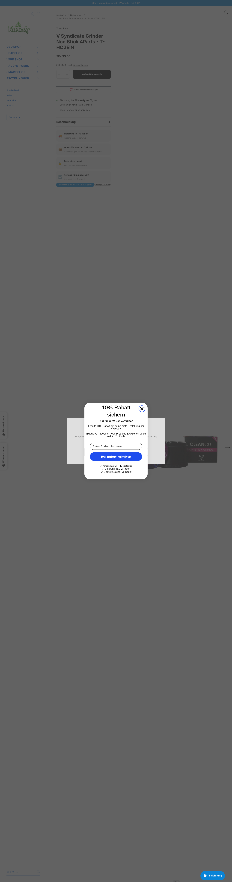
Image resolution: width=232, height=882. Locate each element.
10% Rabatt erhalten (116, 457)
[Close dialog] (142, 409)
